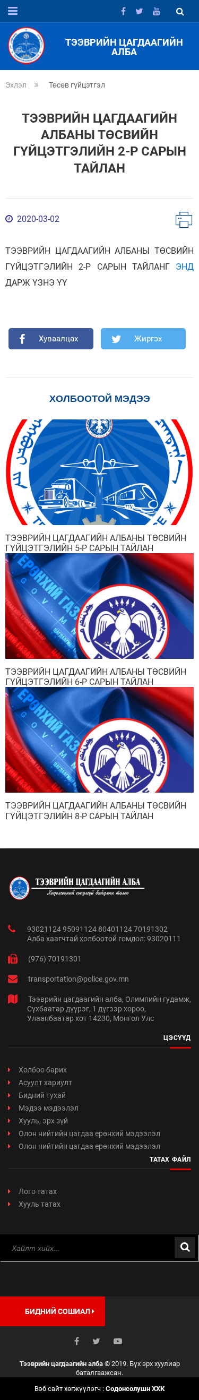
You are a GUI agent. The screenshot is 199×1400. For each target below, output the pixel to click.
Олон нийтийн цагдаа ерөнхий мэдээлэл (89, 1133)
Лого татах (38, 1191)
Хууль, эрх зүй (43, 1120)
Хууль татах (39, 1204)
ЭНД (185, 267)
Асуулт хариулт (45, 1082)
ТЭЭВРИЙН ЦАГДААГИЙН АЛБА (124, 47)
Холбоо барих (43, 1069)
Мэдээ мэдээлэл (49, 1108)
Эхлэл (16, 85)
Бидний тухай (42, 1095)
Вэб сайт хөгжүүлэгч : (99, 1389)
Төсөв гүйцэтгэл (77, 85)
